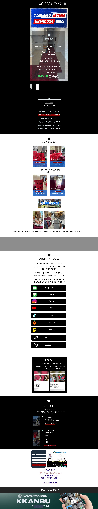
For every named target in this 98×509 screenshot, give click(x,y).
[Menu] (65, 3)
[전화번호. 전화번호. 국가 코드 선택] (33, 462)
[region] (40, 157)
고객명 (33, 458)
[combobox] (39, 454)
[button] (38, 215)
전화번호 (33, 461)
